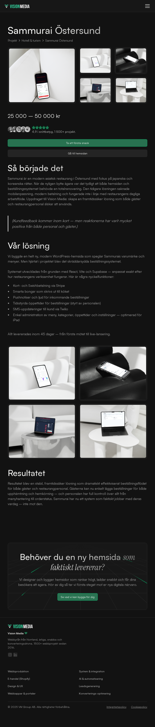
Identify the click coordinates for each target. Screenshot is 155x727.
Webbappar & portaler (22, 693)
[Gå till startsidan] (20, 626)
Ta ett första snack (77, 143)
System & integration (92, 671)
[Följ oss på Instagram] (10, 654)
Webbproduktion (18, 671)
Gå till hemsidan (77, 153)
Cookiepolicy (139, 706)
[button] (146, 6)
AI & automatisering (91, 678)
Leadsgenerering (89, 686)
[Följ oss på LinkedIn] (15, 654)
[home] (17, 6)
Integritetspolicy (116, 706)
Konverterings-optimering (95, 693)
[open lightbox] (42, 75)
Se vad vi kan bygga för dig (78, 597)
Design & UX (15, 686)
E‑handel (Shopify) (19, 678)
